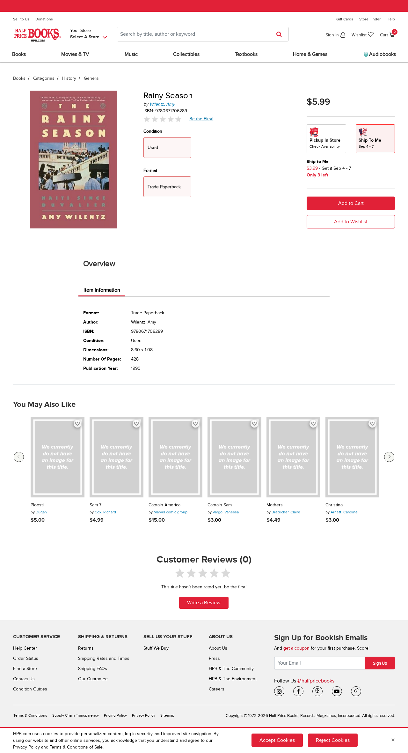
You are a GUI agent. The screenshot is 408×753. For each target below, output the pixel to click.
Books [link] (19, 54)
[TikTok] (356, 691)
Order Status (25, 658)
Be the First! (201, 119)
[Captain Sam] (234, 457)
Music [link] (131, 54)
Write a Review (204, 603)
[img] (162, 119)
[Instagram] (279, 691)
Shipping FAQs (92, 668)
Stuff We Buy (156, 648)
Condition (152, 131)
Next (389, 457)
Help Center (25, 648)
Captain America (164, 505)
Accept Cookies (277, 740)
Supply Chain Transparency (75, 715)
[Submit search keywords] (281, 34)
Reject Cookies (333, 740)
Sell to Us (21, 19)
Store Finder (370, 19)
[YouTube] (337, 691)
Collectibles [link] (186, 54)
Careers (216, 689)
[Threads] (317, 691)
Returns (86, 648)
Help (391, 19)
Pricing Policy (115, 715)
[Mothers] (293, 457)
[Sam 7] (116, 457)
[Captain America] (175, 457)
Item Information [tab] (102, 290)
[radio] (326, 138)
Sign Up (380, 663)
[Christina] (352, 457)
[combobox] (202, 34)
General (91, 78)
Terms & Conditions (30, 715)
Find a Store (25, 668)
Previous (19, 457)
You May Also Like (44, 404)
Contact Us (24, 679)
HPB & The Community (231, 668)
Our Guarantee (93, 679)
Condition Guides (30, 689)
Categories (44, 78)
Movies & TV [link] (75, 54)
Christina (334, 505)
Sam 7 (95, 505)
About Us (218, 648)
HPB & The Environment (233, 679)
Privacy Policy (143, 715)
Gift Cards (344, 19)
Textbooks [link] (246, 54)
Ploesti (37, 505)
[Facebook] (298, 691)
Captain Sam (220, 505)
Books (19, 78)
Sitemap (167, 715)
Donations (44, 19)
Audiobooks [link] (382, 54)
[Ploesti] (57, 457)
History (69, 78)
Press (214, 658)
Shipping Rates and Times (103, 658)
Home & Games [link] (310, 54)
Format (150, 170)
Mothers (274, 505)
